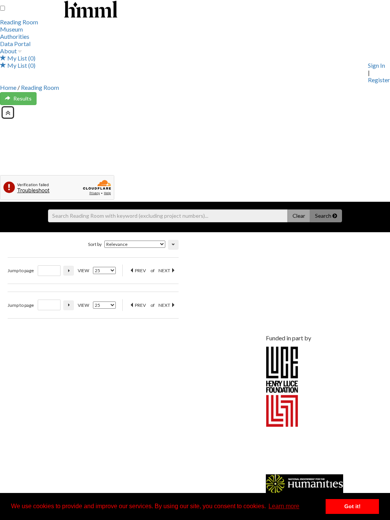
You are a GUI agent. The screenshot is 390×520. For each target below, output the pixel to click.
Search (323, 215)
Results (22, 98)
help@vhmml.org (64, 375)
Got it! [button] (352, 506)
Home (8, 87)
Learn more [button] (284, 506)
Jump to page (21, 270)
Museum (11, 29)
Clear (298, 215)
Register (379, 79)
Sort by (95, 244)
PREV (140, 270)
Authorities (14, 36)
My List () (20, 58)
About (8, 50)
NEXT (164, 270)
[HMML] (135, 342)
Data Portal (15, 43)
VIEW (83, 270)
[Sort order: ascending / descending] (173, 245)
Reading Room (19, 22)
